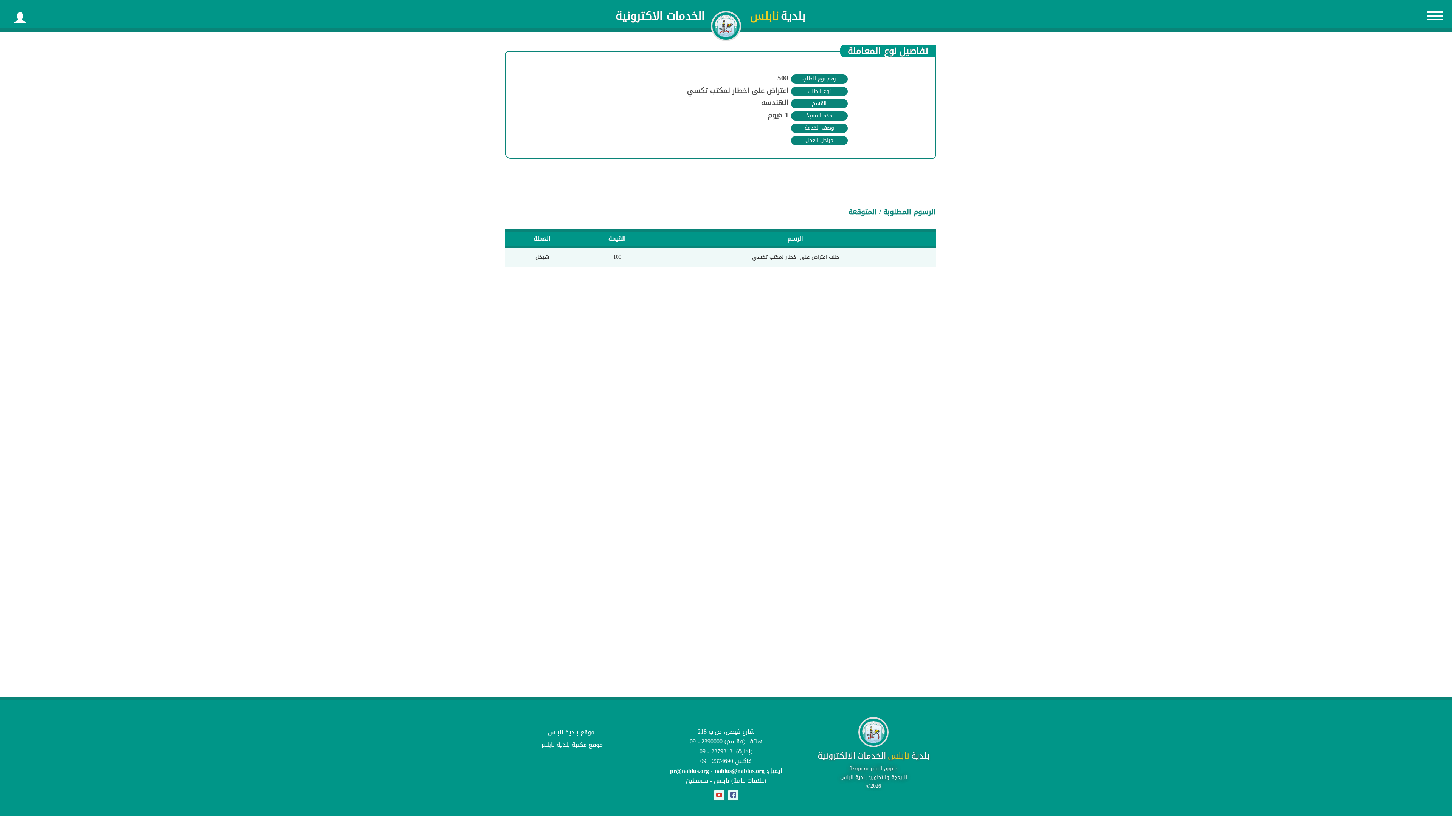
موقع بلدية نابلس (571, 732)
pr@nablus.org (689, 771)
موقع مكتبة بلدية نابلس (571, 745)
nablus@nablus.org (740, 771)
